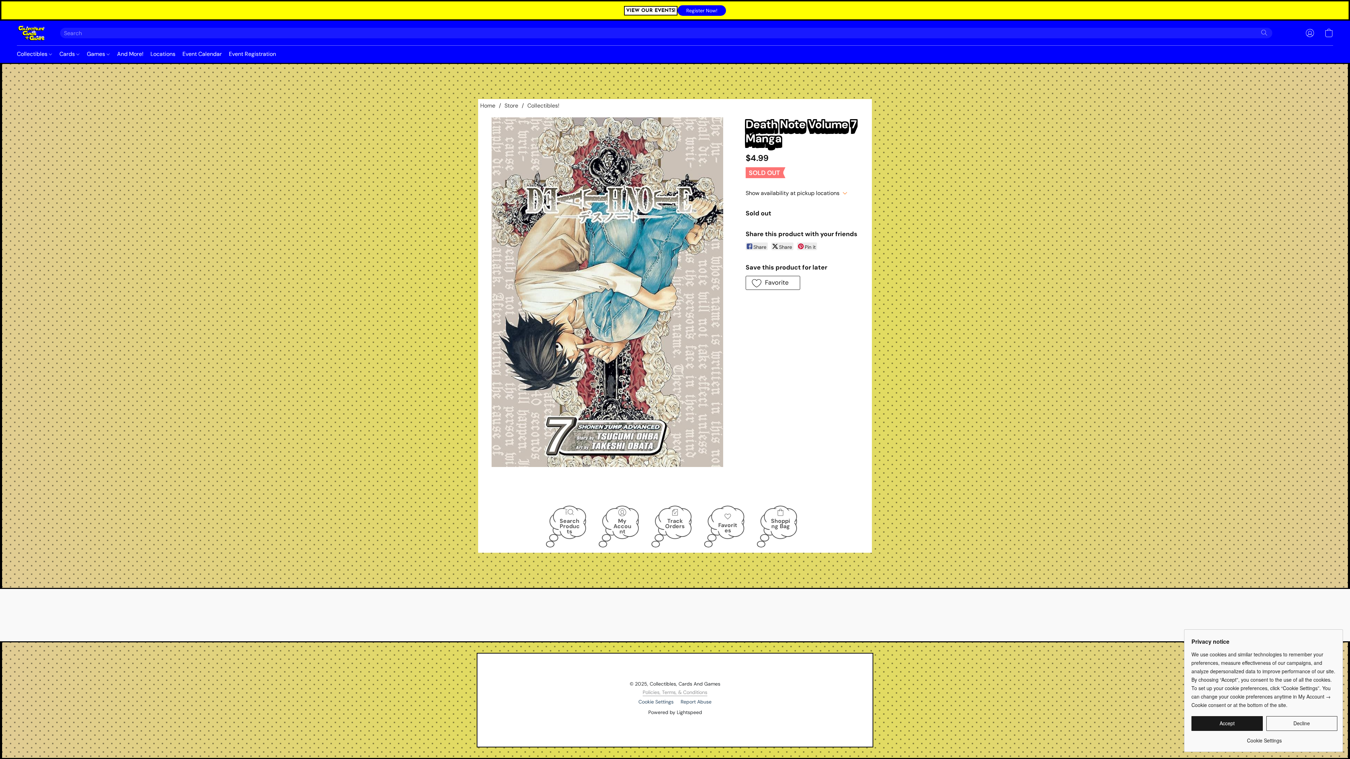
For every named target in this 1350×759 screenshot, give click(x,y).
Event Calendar (202, 54)
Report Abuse (696, 702)
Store (511, 105)
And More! (130, 54)
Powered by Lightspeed (675, 712)
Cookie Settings (656, 702)
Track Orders (675, 523)
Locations (162, 54)
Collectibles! (543, 105)
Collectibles (33, 54)
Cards (67, 54)
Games (97, 54)
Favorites (727, 527)
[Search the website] (1264, 33)
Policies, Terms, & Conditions (675, 692)
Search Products (570, 525)
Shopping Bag (780, 523)
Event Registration (252, 54)
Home (487, 105)
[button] (701, 10)
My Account (622, 525)
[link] (1264, 738)
